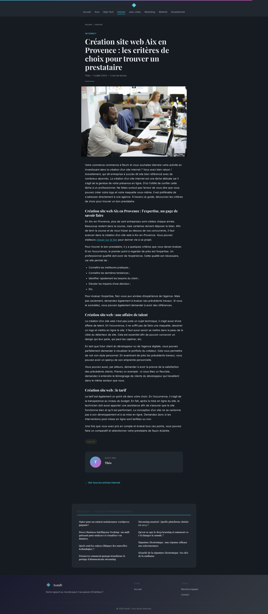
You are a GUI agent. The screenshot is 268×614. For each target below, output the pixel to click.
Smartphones (178, 12)
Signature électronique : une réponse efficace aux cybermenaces (162, 544)
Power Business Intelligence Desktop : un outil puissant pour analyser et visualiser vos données (104, 535)
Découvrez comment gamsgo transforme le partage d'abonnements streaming (102, 557)
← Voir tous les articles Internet (102, 482)
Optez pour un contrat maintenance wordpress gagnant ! (104, 523)
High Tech (108, 12)
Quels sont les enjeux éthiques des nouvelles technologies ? (103, 547)
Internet (121, 12)
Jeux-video (135, 12)
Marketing (150, 12)
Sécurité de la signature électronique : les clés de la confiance (163, 554)
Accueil (87, 12)
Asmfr (57, 585)
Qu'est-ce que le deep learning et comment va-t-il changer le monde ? (163, 534)
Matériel (163, 12)
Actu (97, 12)
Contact (185, 594)
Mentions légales (189, 589)
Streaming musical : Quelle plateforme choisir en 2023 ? (163, 523)
